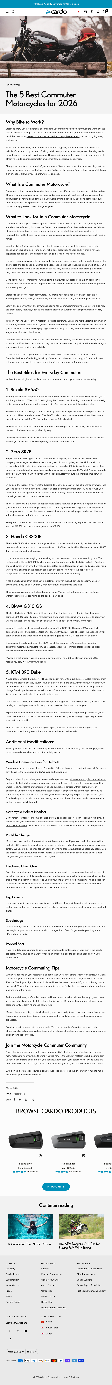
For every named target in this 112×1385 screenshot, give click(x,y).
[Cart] (104, 11)
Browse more (56, 1187)
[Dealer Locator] (91, 11)
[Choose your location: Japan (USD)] (78, 12)
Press (9, 1290)
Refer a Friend (13, 1302)
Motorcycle (13, 85)
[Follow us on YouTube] (26, 1331)
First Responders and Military (91, 1290)
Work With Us (13, 1285)
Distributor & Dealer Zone (89, 1268)
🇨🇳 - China (46, 1321)
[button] (19, 1171)
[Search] (13, 11)
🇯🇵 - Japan (46, 1333)
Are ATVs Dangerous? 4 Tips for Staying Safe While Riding (79, 1245)
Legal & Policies (71, 1377)
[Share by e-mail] (33, 1099)
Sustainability (12, 1279)
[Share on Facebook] (14, 1099)
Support (45, 1268)
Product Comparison (51, 1274)
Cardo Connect (49, 1285)
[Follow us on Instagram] (18, 1331)
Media (9, 1296)
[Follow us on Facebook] (10, 1331)
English (30, 1352)
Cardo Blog (46, 1302)
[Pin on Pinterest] (20, 1100)
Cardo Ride (46, 1290)
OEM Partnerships (86, 1274)
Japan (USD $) (14, 1352)
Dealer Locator (48, 1296)
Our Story (10, 1268)
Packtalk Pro (25, 1163)
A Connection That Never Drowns (29, 1244)
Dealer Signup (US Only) (89, 1285)
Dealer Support (84, 1279)
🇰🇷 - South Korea (49, 1327)
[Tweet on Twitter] (26, 1099)
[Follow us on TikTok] (10, 1339)
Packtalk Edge (68, 1163)
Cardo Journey (13, 1274)
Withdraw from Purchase (53, 1307)
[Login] (98, 12)
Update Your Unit (49, 1279)
